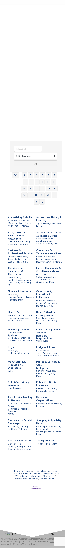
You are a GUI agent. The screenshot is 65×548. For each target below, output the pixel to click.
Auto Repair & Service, (46, 236)
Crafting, (26, 241)
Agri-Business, (43, 223)
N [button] (30, 188)
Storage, (12, 406)
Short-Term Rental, (45, 355)
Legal (11, 347)
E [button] (48, 175)
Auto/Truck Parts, (44, 243)
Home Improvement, (45, 315)
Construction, (14, 277)
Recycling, (26, 259)
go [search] (36, 163)
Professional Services (18, 353)
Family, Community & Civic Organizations (48, 269)
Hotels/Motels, (43, 350)
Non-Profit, (41, 274)
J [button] (42, 181)
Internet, (40, 259)
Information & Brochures (26, 478)
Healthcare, (27, 315)
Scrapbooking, (15, 244)
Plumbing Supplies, (17, 340)
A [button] (24, 175)
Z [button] (42, 201)
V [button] (42, 195)
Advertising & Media (20, 217)
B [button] (30, 175)
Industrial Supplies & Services (48, 331)
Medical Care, (14, 315)
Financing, (13, 299)
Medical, (12, 320)
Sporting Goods (24, 449)
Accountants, (14, 259)
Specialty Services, (52, 426)
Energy (39, 226)
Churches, (41, 403)
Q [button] (49, 188)
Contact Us (49, 476)
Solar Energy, (50, 388)
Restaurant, (13, 426)
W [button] (48, 195)
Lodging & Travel (46, 347)
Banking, (30, 297)
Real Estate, (13, 403)
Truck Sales (51, 444)
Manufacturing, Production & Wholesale (17, 364)
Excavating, (26, 282)
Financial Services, (17, 297)
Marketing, (13, 223)
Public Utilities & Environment (46, 384)
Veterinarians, (14, 385)
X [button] (54, 195)
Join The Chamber (48, 478)
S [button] (24, 195)
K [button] (48, 181)
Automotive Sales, (45, 238)
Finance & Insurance (19, 291)
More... (25, 225)
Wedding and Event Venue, (48, 431)
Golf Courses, (14, 444)
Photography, (50, 373)
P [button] (42, 188)
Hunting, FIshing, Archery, (19, 446)
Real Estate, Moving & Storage (20, 399)
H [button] (31, 181)
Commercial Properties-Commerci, (19, 410)
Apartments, (25, 403)
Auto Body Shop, (44, 241)
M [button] (24, 188)
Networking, (50, 259)
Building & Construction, (19, 280)
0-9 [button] (16, 175)
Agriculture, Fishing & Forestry (49, 219)
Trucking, (40, 444)
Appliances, (13, 335)
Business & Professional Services (21, 252)
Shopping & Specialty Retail (49, 422)
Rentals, (55, 353)
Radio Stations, (26, 223)
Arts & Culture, (15, 239)
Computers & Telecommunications (48, 252)
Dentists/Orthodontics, (18, 318)
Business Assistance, (18, 256)
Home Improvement (19, 329)
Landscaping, (51, 320)
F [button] (54, 175)
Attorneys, (13, 350)
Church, (49, 403)
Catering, (24, 426)
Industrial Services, (45, 261)
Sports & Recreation (20, 440)
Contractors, (14, 282)
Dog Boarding (14, 388)
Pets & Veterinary (18, 382)
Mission (40, 406)
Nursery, (40, 320)
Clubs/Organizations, (46, 277)
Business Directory (23, 471)
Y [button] (36, 201)
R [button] (55, 188)
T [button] (30, 195)
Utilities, (40, 388)
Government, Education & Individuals (44, 294)
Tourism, (12, 449)
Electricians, (41, 335)
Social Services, (43, 279)
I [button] (37, 181)
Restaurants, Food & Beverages (20, 422)
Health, (39, 373)
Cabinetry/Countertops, (19, 338)
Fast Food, (13, 429)
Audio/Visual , (14, 225)
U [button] (36, 195)
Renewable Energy (45, 391)
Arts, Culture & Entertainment (17, 234)
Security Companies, (46, 318)
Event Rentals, (43, 429)
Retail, (39, 426)
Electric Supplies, (16, 332)
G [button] (25, 181)
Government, (42, 282)
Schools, (51, 300)
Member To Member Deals (46, 473)
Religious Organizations (44, 399)
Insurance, (13, 294)
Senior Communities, (46, 371)
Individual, (41, 305)
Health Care (15, 312)
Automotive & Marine (49, 232)
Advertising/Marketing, (18, 220)
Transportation (45, 440)
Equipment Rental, (44, 338)
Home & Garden (45, 312)
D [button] (43, 175)
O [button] (37, 188)
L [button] (53, 181)
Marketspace (22, 476)
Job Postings (36, 476)
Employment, (42, 368)
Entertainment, (14, 241)
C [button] (36, 175)
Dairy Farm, (55, 223)
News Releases (41, 471)
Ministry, (58, 403)
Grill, (21, 429)
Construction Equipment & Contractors (15, 271)
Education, (41, 300)
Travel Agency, (43, 353)
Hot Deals (27, 473)
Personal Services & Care (48, 363)
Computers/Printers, (45, 256)
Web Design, (14, 261)
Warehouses (42, 341)
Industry (12, 371)
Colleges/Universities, (46, 303)
